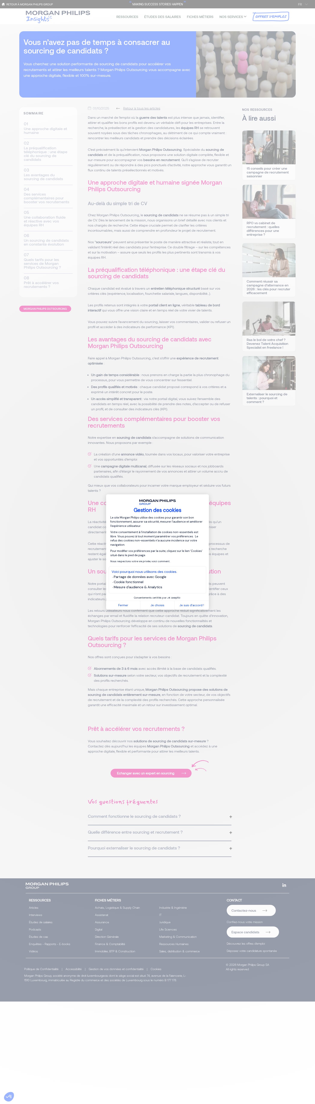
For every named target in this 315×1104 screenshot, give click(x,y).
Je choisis (157, 605)
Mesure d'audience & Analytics (138, 587)
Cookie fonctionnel (128, 582)
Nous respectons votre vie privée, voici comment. (140, 561)
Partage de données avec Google (140, 577)
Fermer (123, 605)
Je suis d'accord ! (192, 605)
